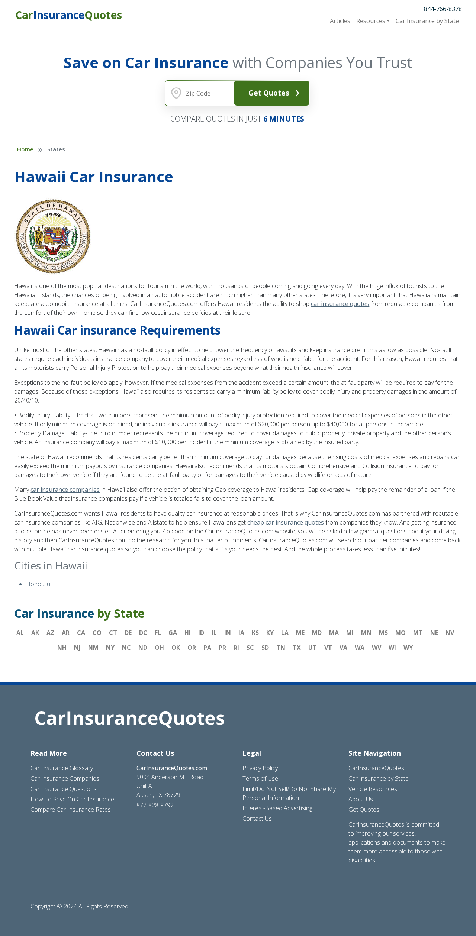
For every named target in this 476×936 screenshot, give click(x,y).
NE (434, 633)
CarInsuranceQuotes (376, 768)
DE (128, 633)
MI (350, 633)
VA (343, 647)
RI (236, 647)
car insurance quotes (340, 304)
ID (201, 633)
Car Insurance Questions (63, 789)
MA (334, 633)
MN (366, 633)
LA (285, 633)
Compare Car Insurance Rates (70, 810)
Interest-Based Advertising (277, 808)
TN (280, 647)
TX (297, 647)
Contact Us (257, 818)
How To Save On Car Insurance (72, 799)
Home (25, 149)
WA (359, 647)
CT (113, 633)
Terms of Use (260, 778)
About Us (360, 799)
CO (97, 633)
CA (81, 633)
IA (241, 633)
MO (400, 633)
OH (159, 647)
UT (312, 647)
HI (187, 633)
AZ (50, 633)
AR (66, 633)
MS (383, 633)
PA (207, 647)
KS (255, 633)
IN (227, 633)
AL (20, 633)
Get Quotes (268, 93)
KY (270, 633)
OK (175, 647)
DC (143, 633)
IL (214, 633)
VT (328, 647)
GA (172, 633)
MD (317, 633)
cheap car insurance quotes (285, 522)
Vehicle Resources (372, 789)
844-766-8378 (443, 9)
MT (418, 633)
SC (250, 647)
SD (265, 647)
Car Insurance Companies (64, 778)
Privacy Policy (260, 768)
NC (126, 647)
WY (408, 647)
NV (450, 633)
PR (222, 647)
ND (142, 647)
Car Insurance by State (378, 778)
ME (300, 633)
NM (93, 647)
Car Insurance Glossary (61, 768)
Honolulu (38, 584)
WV (376, 647)
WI (392, 647)
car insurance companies (65, 489)
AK (35, 633)
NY (110, 647)
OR (191, 647)
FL (158, 633)
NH (62, 647)
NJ (77, 647)
